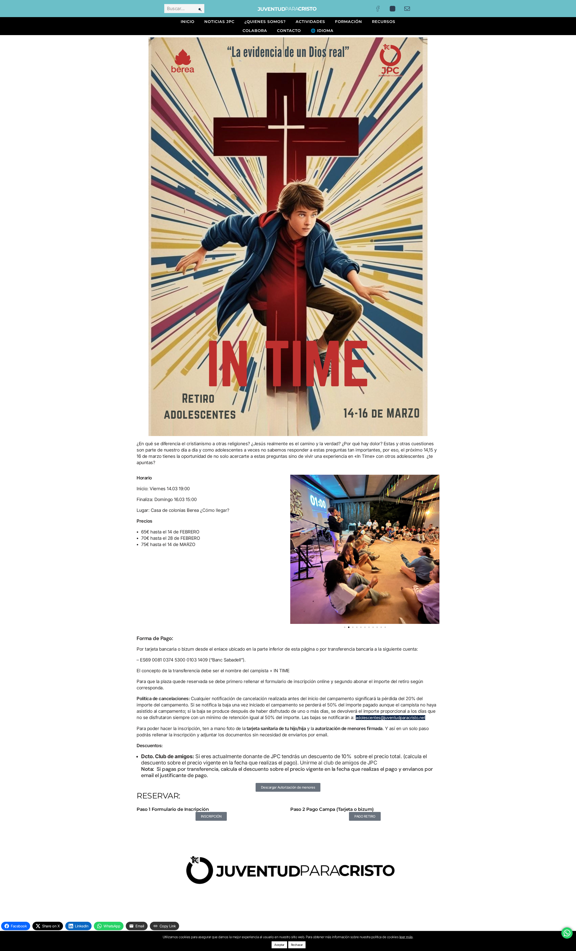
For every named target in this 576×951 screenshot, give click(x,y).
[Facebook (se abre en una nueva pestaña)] (377, 8)
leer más (406, 937)
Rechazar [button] (297, 945)
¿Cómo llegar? (215, 510)
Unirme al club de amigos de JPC (338, 763)
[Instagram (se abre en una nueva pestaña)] (392, 8)
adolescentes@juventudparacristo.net (390, 717)
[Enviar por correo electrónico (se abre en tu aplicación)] (407, 8)
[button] (295, 549)
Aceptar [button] (279, 945)
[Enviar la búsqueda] (200, 8)
